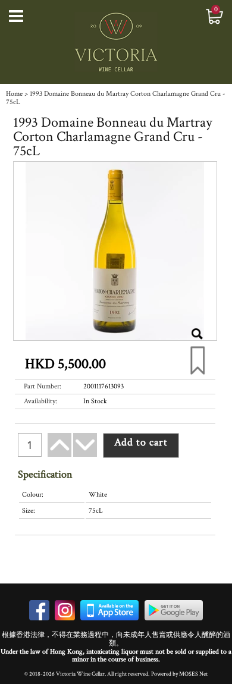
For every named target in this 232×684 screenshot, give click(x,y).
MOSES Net (193, 673)
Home (14, 93)
